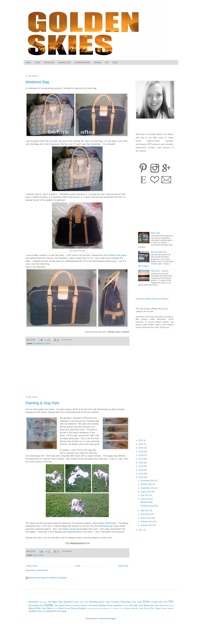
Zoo (58, 611)
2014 (141, 470)
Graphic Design (69, 529)
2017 (141, 459)
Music (171, 605)
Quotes (67, 608)
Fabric (41, 605)
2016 (141, 463)
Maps (157, 605)
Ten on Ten (149, 608)
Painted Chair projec (117, 255)
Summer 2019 (64, 62)
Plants (61, 608)
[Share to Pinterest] (58, 339)
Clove (35, 555)
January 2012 (147, 525)
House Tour (49, 62)
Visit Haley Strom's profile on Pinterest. (152, 299)
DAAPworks (110, 523)
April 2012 (145, 514)
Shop (115, 62)
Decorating (33, 605)
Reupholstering (92, 608)
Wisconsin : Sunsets (159, 271)
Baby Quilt (155, 233)
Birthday (94, 601)
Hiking (95, 605)
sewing (63, 611)
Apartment (43, 602)
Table (141, 608)
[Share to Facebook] (55, 339)
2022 (141, 440)
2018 (141, 455)
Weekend (51, 611)
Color (139, 602)
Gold (89, 605)
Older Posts (123, 566)
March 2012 (146, 518)
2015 (141, 466)
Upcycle (170, 608)
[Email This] (46, 339)
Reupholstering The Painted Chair (111, 608)
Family (40, 555)
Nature (31, 608)
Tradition (157, 608)
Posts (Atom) (42, 570)
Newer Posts (31, 566)
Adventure (33, 601)
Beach (76, 602)
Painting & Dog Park (42, 403)
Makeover (40, 343)
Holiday (102, 605)
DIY (107, 62)
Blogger (112, 618)
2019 (141, 451)
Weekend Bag (37, 82)
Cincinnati (125, 601)
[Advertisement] (77, 372)
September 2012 (148, 488)
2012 (141, 477)
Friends (68, 605)
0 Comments (67, 340)
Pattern (50, 608)
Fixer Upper (59, 605)
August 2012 (146, 492)
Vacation (32, 611)
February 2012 (147, 522)
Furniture (76, 605)
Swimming (134, 608)
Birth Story (84, 602)
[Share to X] (52, 339)
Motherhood (164, 605)
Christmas (115, 602)
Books (101, 602)
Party (44, 608)
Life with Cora (136, 605)
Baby (54, 601)
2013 (141, 474)
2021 (141, 444)
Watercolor (42, 611)
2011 (141, 530)
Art (49, 601)
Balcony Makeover (159, 252)
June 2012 (145, 499)
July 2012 (145, 495)
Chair (107, 602)
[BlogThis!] (49, 339)
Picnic (55, 608)
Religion (82, 608)
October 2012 (147, 484)
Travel (47, 343)
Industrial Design (105, 526)
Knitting (125, 605)
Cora (146, 601)
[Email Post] (41, 340)
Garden (83, 605)
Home (28, 62)
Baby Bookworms (66, 602)
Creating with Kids (82, 62)
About (37, 62)
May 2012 (145, 510)
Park (38, 608)
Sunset (127, 608)
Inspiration (117, 605)
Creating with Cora (159, 602)
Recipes (97, 62)
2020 (141, 448)
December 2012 (148, 481)
